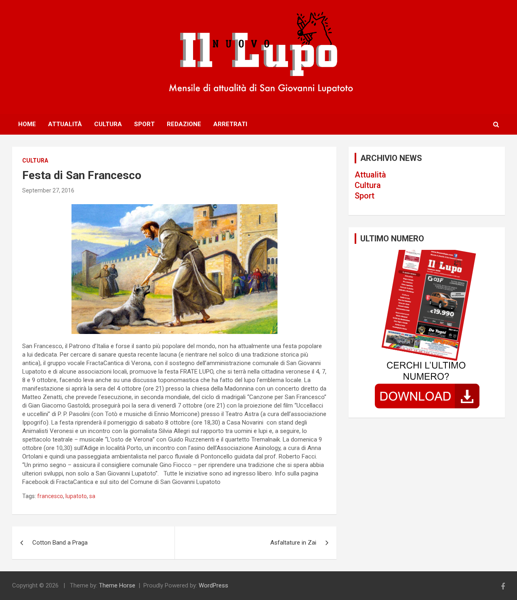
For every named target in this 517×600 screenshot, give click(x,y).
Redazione (184, 124)
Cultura (108, 124)
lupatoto (76, 496)
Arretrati (230, 124)
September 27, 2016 (48, 190)
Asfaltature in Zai (293, 542)
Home (27, 124)
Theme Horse (117, 585)
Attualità (65, 124)
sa (92, 496)
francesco (50, 496)
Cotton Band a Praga (60, 542)
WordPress (213, 585)
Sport (144, 124)
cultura (35, 160)
